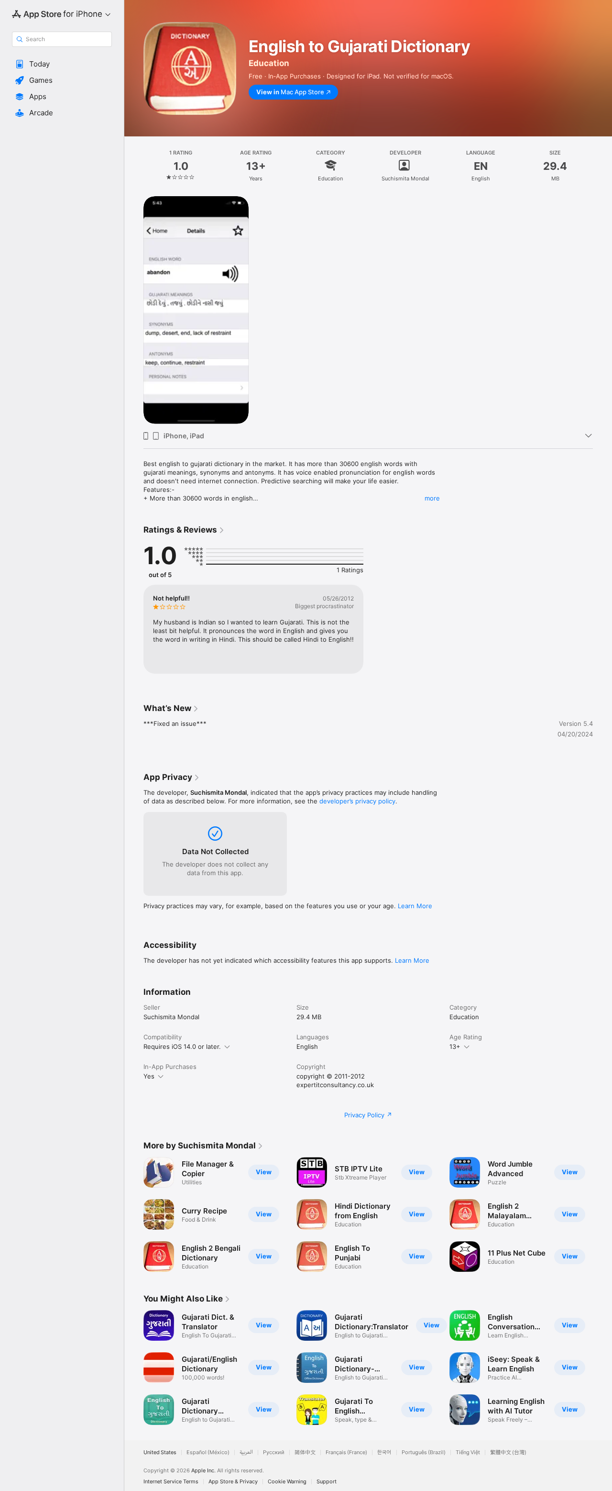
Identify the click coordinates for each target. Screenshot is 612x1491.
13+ (454, 1046)
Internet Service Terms (170, 1481)
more (432, 498)
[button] (61, 64)
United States (159, 1452)
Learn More (415, 906)
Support (327, 1481)
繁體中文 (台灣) (508, 1452)
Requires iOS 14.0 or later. (182, 1046)
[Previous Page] (134, 1214)
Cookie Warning (287, 1481)
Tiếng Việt (468, 1452)
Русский (273, 1452)
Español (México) (208, 1452)
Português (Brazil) (424, 1452)
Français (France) (346, 1452)
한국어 (384, 1452)
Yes (148, 1076)
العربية (246, 1452)
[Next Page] (602, 1214)
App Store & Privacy (233, 1481)
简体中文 (305, 1452)
